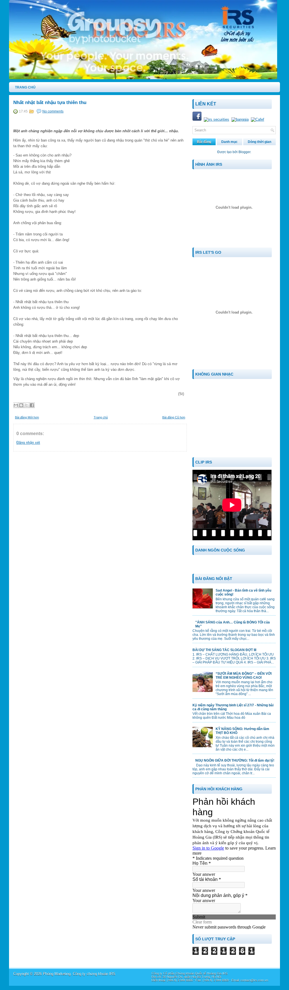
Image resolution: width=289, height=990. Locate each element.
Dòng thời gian (259, 142)
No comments (53, 111)
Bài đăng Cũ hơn (173, 417)
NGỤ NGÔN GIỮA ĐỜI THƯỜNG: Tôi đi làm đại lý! (234, 760)
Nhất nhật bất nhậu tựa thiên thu (49, 102)
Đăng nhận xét (28, 442)
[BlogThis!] (21, 405)
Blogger (244, 152)
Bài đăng (204, 142)
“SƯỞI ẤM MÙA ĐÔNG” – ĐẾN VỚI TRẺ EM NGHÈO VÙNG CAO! (244, 676)
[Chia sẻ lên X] (26, 405)
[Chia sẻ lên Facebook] (32, 405)
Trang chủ (101, 417)
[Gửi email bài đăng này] (16, 405)
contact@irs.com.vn (254, 980)
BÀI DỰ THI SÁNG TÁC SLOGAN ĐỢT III (224, 650)
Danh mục (229, 142)
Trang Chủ (25, 87)
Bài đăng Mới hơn (27, 417)
